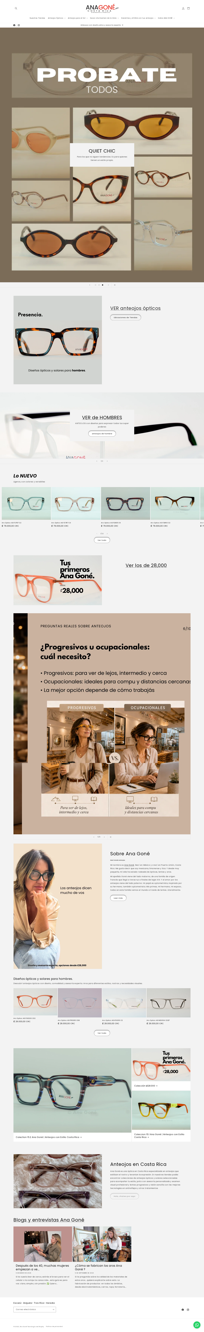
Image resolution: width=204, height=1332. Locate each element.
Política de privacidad (54, 1326)
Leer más (118, 898)
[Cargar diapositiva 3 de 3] (102, 285)
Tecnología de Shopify (35, 1327)
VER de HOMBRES (102, 417)
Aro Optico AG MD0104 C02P (158, 1020)
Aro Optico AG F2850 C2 (160, 523)
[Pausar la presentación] (114, 285)
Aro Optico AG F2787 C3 (61, 523)
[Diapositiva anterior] (89, 285)
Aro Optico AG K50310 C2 (112, 1020)
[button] (16, 8)
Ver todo (102, 540)
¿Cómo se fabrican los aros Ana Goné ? (98, 1267)
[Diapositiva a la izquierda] (96, 533)
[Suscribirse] (53, 1309)
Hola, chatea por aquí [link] (124, 1196)
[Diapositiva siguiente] (108, 285)
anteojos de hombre (102, 433)
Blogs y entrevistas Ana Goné (48, 1220)
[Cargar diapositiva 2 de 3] (99, 285)
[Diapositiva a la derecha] (107, 533)
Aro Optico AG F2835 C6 (111, 523)
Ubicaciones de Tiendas (125, 317)
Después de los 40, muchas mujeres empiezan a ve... (42, 1267)
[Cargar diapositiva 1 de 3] (95, 285)
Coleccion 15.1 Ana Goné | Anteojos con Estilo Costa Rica (159, 1136)
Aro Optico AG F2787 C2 (11, 523)
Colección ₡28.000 (144, 1085)
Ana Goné (129, 865)
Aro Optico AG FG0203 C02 (24, 1018)
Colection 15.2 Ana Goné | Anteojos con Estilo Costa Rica (47, 1137)
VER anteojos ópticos (135, 308)
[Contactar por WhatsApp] (196, 1324)
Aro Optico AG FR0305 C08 (69, 1020)
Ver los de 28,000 (146, 565)
